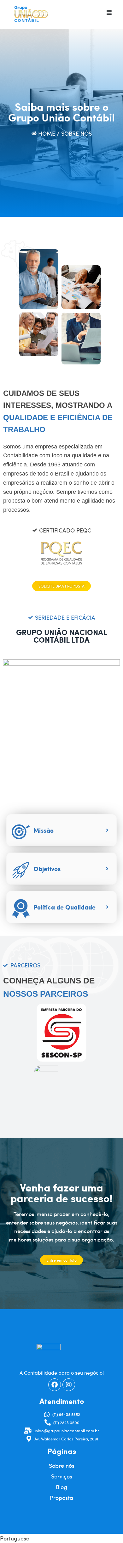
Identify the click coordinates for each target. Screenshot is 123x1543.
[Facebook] (54, 1385)
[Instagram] (68, 1385)
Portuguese (14, 1538)
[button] (109, 12)
